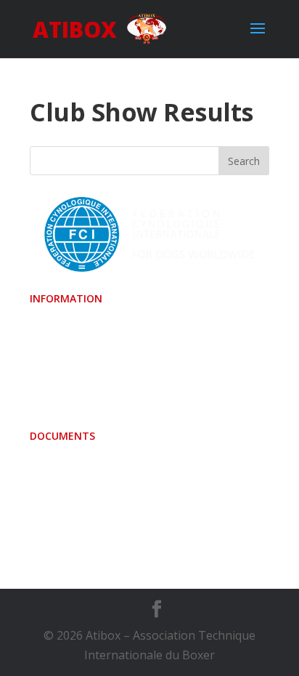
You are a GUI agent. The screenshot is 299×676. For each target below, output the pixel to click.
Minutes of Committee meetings (117, 485)
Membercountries (79, 367)
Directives (56, 504)
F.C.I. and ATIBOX (75, 524)
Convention (61, 328)
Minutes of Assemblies (91, 465)
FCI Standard (64, 347)
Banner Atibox (69, 387)
